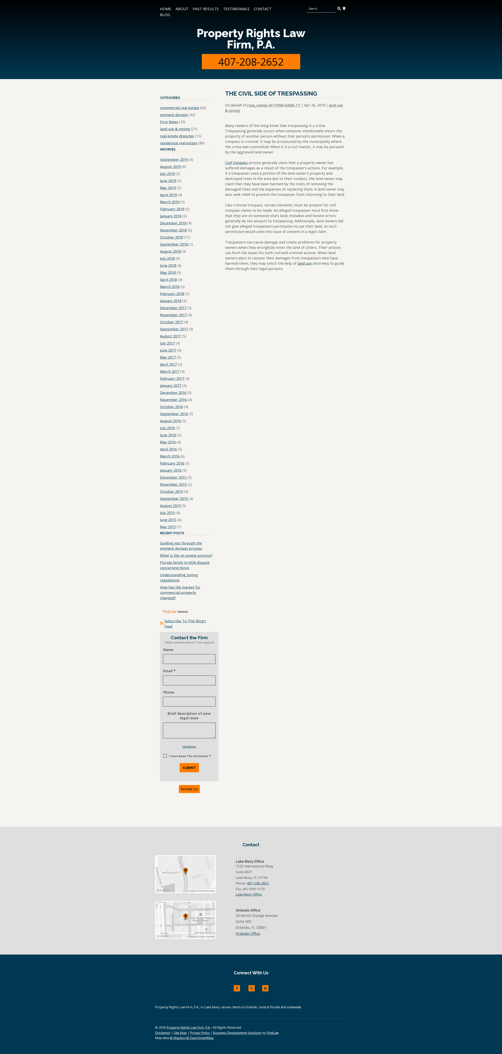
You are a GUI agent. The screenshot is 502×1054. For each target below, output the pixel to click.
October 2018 (171, 237)
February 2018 (172, 293)
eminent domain (174, 114)
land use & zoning (175, 129)
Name (168, 649)
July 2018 (167, 258)
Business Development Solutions (237, 1033)
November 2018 (173, 230)
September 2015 (174, 498)
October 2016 (171, 406)
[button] (498, 1025)
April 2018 (168, 279)
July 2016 (167, 428)
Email (169, 670)
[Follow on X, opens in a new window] (251, 988)
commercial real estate (179, 107)
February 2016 (172, 463)
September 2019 (174, 159)
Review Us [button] (189, 789)
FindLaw (273, 1033)
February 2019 (172, 209)
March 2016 (169, 456)
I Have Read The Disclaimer (190, 756)
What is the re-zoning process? (186, 555)
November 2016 (173, 399)
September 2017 (174, 329)
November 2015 (173, 484)
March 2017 (169, 371)
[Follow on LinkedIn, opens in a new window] (265, 988)
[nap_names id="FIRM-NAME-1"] (273, 105)
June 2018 (168, 265)
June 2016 (168, 435)
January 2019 (170, 216)
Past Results (206, 9)
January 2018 (170, 300)
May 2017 (168, 357)
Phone (168, 692)
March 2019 (169, 202)
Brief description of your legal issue (189, 715)
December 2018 (173, 223)
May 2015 (168, 526)
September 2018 (174, 244)
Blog (165, 15)
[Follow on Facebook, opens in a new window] (237, 988)
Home (165, 9)
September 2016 (174, 413)
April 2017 (168, 364)
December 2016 (173, 392)
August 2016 (170, 420)
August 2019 (170, 166)
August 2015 (170, 505)
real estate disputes (177, 136)
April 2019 (168, 194)
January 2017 (170, 385)
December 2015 (173, 477)
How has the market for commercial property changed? (180, 592)
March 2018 (169, 286)
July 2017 (167, 343)
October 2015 (171, 491)
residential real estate (178, 143)
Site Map (180, 1033)
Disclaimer (189, 747)
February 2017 (172, 378)
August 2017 (170, 336)
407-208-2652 (251, 61)
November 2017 (173, 315)
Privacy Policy (200, 1033)
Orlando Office (248, 933)
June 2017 (168, 350)
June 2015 (168, 519)
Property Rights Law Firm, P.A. (251, 38)
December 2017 (173, 307)
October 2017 (171, 322)
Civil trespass (236, 162)
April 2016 (168, 449)
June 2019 (168, 180)
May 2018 (168, 272)
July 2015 (167, 512)
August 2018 (170, 251)
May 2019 (168, 187)
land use (304, 263)
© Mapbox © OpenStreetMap (192, 1038)
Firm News (169, 121)
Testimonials (236, 9)
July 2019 (167, 173)
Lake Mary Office (249, 894)
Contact (262, 9)
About (182, 9)
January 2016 (170, 470)
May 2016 (168, 442)
